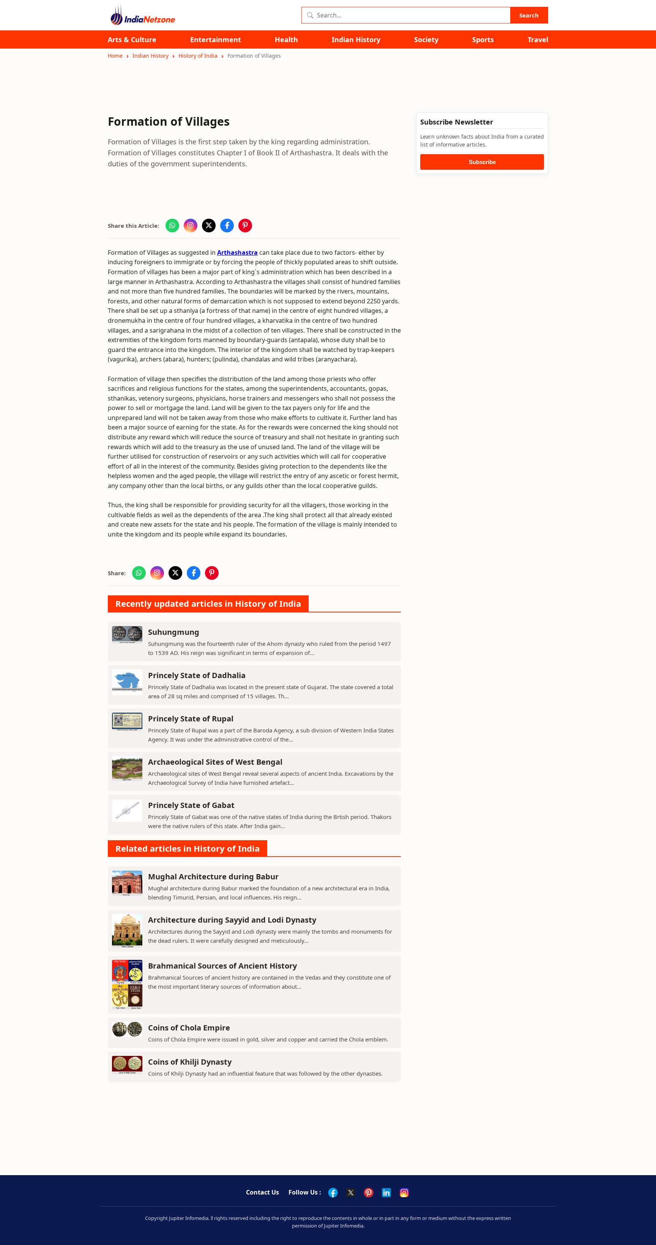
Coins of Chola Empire (189, 1028)
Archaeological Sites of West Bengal (215, 762)
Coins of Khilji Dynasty (190, 1062)
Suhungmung (173, 632)
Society (426, 40)
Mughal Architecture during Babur (213, 876)
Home (115, 55)
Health (286, 40)
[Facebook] (333, 1193)
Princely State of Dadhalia (197, 675)
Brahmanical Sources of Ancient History (222, 966)
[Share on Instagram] (190, 225)
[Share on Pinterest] (245, 225)
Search (529, 15)
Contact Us (262, 1192)
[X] (351, 1193)
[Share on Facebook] (227, 225)
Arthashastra (237, 252)
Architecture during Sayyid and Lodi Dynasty (232, 920)
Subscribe (482, 162)
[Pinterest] (369, 1193)
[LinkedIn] (386, 1193)
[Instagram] (404, 1193)
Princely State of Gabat (191, 805)
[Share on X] (209, 225)
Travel (538, 40)
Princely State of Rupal (190, 718)
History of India (198, 55)
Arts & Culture (132, 40)
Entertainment (215, 40)
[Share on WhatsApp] (172, 225)
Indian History (356, 40)
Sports (483, 40)
